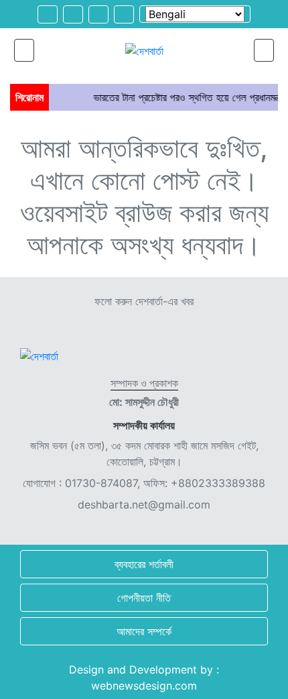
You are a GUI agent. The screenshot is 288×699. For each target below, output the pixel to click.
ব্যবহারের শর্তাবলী (144, 564)
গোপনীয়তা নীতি (144, 597)
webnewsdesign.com (144, 685)
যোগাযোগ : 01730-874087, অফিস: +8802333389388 (144, 483)
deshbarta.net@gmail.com (144, 504)
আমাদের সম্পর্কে (144, 631)
